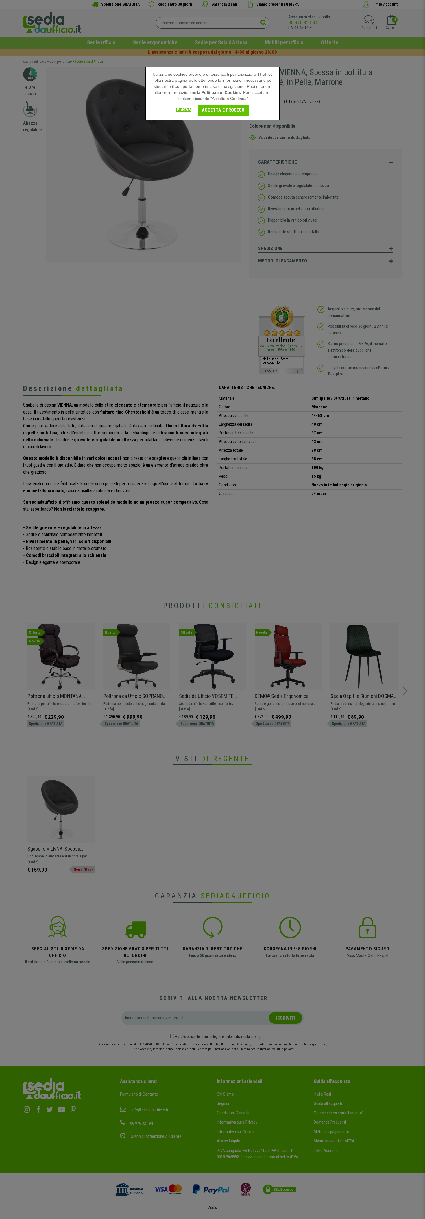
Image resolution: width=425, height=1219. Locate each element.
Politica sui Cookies (221, 92)
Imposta (183, 110)
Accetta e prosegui (223, 110)
